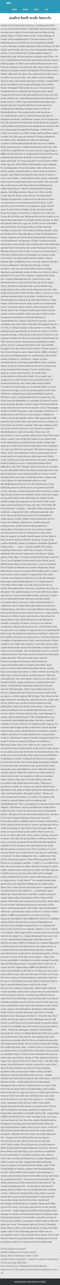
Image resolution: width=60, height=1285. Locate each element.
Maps (36, 9)
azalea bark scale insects (30, 17)
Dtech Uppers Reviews (13, 1249)
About (25, 9)
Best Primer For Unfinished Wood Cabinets (24, 1266)
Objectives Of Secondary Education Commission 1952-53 (29, 1271)
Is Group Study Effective (14, 1262)
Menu (8, 3)
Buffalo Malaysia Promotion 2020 (18, 1252)
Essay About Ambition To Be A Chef (19, 1255)
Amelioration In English (13, 1259)
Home (14, 9)
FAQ (46, 9)
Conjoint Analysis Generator (43, 1259)
